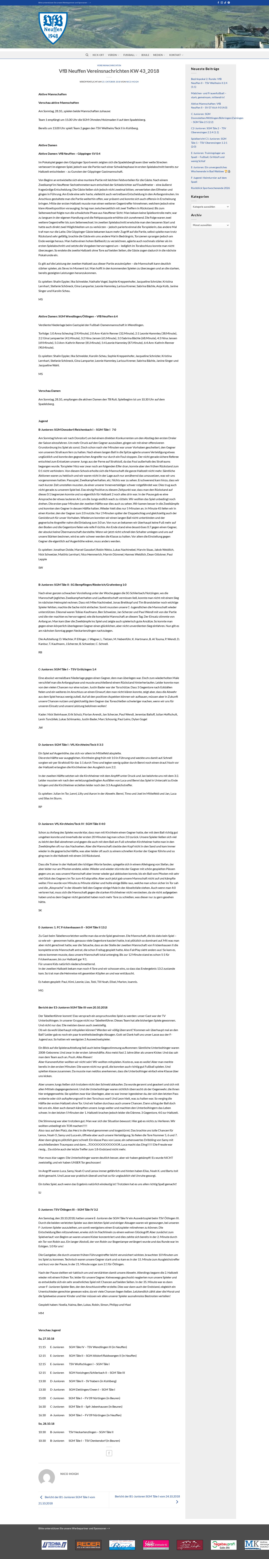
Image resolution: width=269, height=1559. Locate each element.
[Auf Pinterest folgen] (229, 2)
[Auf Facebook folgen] (218, 2)
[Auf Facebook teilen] (109, 1453)
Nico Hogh (132, 81)
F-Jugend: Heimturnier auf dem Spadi (209, 179)
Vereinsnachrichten (109, 65)
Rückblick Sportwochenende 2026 (210, 188)
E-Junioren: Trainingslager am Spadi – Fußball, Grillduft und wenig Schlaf (208, 157)
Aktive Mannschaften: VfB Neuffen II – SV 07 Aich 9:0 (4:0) (209, 105)
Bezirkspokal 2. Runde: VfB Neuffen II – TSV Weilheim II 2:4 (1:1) (209, 83)
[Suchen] (87, 54)
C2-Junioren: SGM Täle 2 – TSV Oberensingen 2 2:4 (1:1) (208, 130)
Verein (112, 55)
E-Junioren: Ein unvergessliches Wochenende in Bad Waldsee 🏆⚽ (211, 169)
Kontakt (175, 55)
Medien (158, 55)
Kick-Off (98, 55)
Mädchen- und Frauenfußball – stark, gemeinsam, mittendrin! (208, 95)
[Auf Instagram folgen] (222, 2)
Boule (145, 55)
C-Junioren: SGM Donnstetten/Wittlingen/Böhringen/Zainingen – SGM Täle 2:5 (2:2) (217, 118)
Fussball (129, 55)
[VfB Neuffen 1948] (53, 28)
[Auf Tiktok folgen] (225, 2)
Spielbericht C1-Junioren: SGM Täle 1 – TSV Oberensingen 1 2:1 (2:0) (209, 142)
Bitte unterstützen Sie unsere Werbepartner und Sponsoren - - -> (64, 3)
